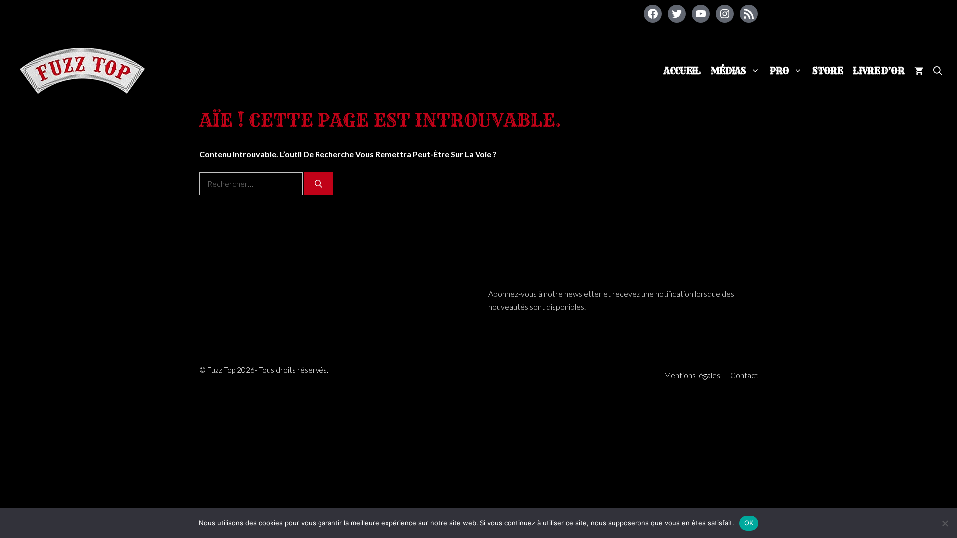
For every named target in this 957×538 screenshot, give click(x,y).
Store (827, 71)
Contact (744, 375)
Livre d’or (878, 71)
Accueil (682, 71)
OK (749, 523)
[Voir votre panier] (918, 71)
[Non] (945, 523)
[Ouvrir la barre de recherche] (937, 71)
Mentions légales (692, 375)
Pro (779, 71)
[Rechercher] (318, 183)
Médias (728, 71)
